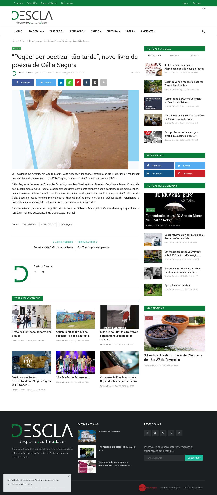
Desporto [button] (56, 31)
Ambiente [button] (147, 31)
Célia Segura (66, 224)
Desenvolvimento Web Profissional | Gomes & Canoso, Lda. (185, 237)
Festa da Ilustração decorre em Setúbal (31, 333)
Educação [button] (77, 31)
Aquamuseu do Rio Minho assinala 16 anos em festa (72, 333)
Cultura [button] (113, 31)
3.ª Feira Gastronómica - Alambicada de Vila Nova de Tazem (184, 67)
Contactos (18, 3)
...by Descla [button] (34, 31)
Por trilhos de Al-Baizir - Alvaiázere (53, 247)
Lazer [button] (130, 31)
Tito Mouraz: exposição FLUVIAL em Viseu (116, 449)
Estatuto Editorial (49, 3)
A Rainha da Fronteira (109, 431)
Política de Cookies (193, 487)
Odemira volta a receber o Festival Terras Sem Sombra (184, 84)
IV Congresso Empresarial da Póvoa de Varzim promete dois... (185, 117)
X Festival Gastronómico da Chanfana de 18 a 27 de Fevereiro (173, 357)
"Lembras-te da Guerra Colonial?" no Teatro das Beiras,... (183, 100)
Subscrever (194, 457)
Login (185, 3)
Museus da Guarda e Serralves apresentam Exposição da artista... (119, 335)
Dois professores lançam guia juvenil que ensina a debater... (182, 134)
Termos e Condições (170, 487)
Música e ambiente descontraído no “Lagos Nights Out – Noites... (31, 381)
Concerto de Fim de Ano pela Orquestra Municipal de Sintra (118, 379)
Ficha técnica (67, 3)
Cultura (23, 41)
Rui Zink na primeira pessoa (94, 247)
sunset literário (48, 224)
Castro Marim (29, 224)
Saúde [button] (95, 31)
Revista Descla (26, 72)
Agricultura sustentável (177, 285)
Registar (197, 3)
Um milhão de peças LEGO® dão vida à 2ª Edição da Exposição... (183, 253)
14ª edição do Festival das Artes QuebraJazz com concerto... (183, 270)
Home (18, 31)
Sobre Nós (32, 3)
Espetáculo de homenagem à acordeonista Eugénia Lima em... (115, 464)
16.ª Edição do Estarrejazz (72, 377)
